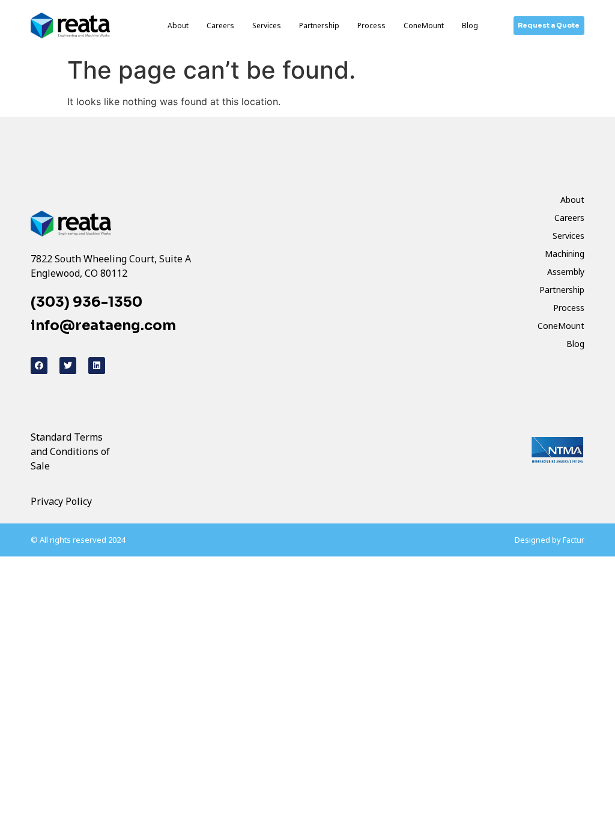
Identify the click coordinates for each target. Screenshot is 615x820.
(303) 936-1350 (86, 302)
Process (371, 25)
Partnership (319, 25)
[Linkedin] (96, 365)
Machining (564, 253)
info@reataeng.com (103, 325)
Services (266, 25)
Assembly (565, 271)
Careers (220, 25)
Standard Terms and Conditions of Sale (70, 451)
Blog (470, 25)
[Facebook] (39, 365)
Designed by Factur (549, 539)
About (178, 25)
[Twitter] (67, 365)
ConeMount (424, 25)
